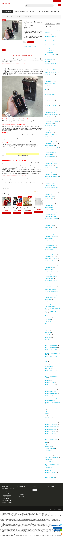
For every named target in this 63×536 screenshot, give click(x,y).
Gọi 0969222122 (56, 530)
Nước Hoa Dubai (46, 11)
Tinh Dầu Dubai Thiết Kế (24, 11)
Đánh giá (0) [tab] (8, 49)
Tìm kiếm (58, 23)
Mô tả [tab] (4, 49)
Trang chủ (5, 16)
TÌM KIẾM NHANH (48, 21)
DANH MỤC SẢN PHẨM (7, 11)
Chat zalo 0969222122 (57, 0)
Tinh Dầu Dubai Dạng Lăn (55, 11)
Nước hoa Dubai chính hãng (12, 16)
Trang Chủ (17, 11)
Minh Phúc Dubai (6, 4)
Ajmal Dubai (41, 11)
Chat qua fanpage (6, 496)
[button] (20, 22)
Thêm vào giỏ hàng (30, 41)
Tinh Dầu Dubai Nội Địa (33, 11)
